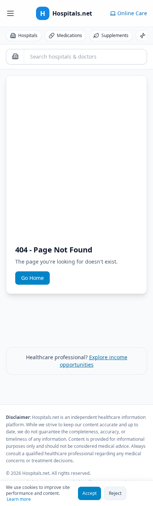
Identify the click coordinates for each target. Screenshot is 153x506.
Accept (89, 493)
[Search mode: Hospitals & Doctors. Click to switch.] (15, 56)
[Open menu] (10, 13)
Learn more (19, 499)
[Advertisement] (76, 164)
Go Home (32, 277)
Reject (115, 493)
